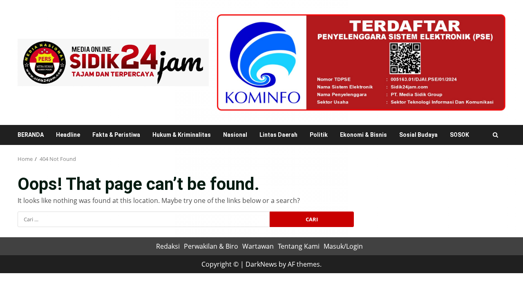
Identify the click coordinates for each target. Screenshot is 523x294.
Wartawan (258, 246)
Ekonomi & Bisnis (363, 134)
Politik (319, 134)
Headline (68, 134)
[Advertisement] (361, 61)
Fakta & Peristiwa (116, 134)
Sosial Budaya (418, 134)
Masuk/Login (343, 246)
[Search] (495, 135)
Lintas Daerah (278, 134)
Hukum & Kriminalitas (181, 134)
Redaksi (168, 246)
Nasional (235, 134)
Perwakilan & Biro (211, 246)
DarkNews (261, 264)
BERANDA (31, 134)
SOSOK (459, 134)
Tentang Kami (299, 246)
